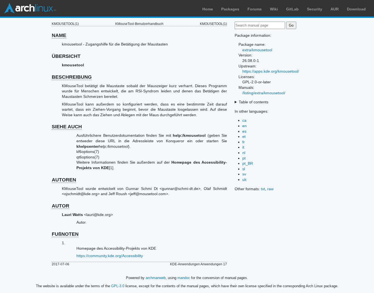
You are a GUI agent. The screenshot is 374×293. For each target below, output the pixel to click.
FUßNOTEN (65, 234)
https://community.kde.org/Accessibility (109, 256)
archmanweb (156, 278)
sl (243, 169)
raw (270, 189)
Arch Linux (30, 8)
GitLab (292, 9)
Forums (255, 9)
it (243, 147)
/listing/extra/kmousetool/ (263, 93)
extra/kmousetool (257, 50)
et (244, 136)
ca (244, 120)
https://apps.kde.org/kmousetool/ (270, 71)
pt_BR (247, 163)
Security (314, 9)
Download (356, 9)
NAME (59, 35)
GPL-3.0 (117, 286)
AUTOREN (64, 180)
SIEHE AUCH (67, 126)
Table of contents (253, 102)
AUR (334, 9)
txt (263, 189)
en (244, 126)
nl (243, 152)
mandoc (183, 278)
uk (244, 179)
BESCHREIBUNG (72, 77)
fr (243, 142)
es (244, 131)
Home (207, 9)
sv (244, 174)
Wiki (274, 9)
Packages (230, 9)
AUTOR (60, 206)
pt (244, 158)
